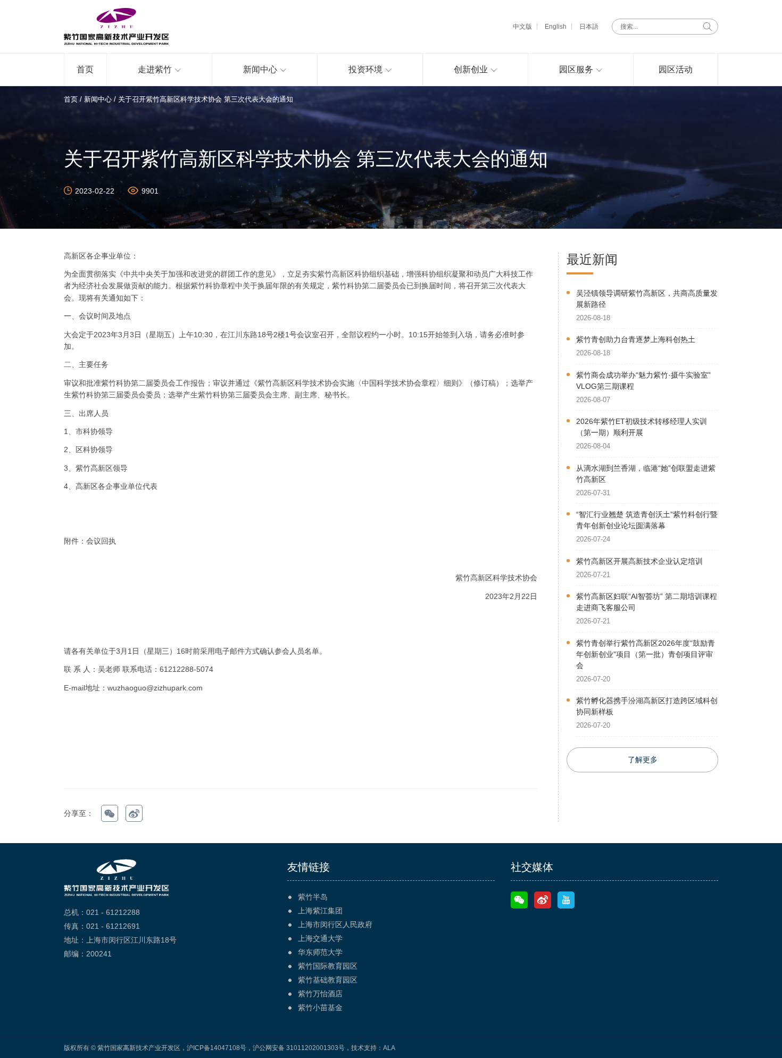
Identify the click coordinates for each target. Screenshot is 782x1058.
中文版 (522, 26)
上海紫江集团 (320, 910)
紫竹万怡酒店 (320, 993)
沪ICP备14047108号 (216, 1048)
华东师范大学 (320, 952)
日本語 (588, 26)
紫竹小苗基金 (320, 1007)
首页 (71, 99)
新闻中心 (98, 99)
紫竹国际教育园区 (327, 966)
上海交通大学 (320, 938)
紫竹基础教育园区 (327, 980)
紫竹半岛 (313, 897)
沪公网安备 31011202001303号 (299, 1048)
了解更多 (643, 759)
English (556, 26)
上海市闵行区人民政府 (335, 924)
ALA (389, 1048)
